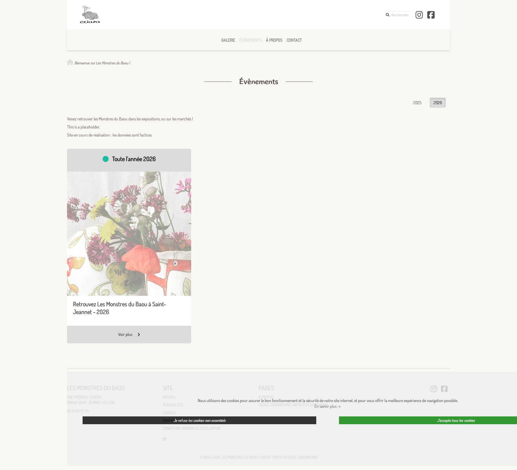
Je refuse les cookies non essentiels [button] (200, 420)
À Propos (274, 40)
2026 (438, 102)
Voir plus (125, 334)
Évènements (250, 40)
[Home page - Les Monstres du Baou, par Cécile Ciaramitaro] (231, 14)
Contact (294, 40)
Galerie (228, 40)
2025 (417, 102)
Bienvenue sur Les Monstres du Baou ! (102, 62)
